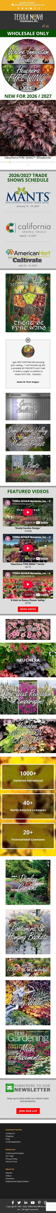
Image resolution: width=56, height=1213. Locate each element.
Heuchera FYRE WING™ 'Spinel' (28, 158)
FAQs (8, 1139)
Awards (9, 1173)
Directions (10, 1178)
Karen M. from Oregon (28, 382)
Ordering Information (15, 1153)
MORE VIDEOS (28, 609)
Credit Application (13, 1141)
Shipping (9, 1136)
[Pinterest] (35, 8)
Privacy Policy (11, 1159)
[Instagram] (39, 8)
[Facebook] (18, 8)
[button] (4, 133)
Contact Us (10, 1133)
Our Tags (9, 1156)
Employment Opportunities (17, 1181)
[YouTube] (31, 8)
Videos (9, 1175)
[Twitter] (22, 8)
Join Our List (28, 1111)
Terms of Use (11, 1161)
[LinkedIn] (26, 8)
